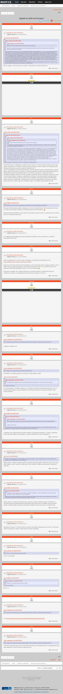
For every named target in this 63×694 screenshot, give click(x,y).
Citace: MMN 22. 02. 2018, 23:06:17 (11, 487)
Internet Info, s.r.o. (30, 689)
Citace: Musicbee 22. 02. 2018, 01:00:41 (15, 43)
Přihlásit (40, 2)
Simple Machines (37, 677)
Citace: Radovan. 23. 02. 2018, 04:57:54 (12, 550)
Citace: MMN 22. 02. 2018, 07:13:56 (11, 202)
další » (60, 9)
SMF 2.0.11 (24, 677)
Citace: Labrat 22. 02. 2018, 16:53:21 (12, 132)
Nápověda (23, 2)
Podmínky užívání (28, 692)
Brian (39, 678)
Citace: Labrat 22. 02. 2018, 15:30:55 (13, 40)
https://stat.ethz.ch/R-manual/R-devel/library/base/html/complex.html (25, 618)
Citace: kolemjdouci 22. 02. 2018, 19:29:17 (13, 339)
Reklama (31, 74)
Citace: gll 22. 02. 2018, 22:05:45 (11, 456)
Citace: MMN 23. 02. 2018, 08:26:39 (11, 577)
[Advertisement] (31, 100)
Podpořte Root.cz (38, 692)
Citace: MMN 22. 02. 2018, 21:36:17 (11, 413)
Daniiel (29, 678)
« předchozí (56, 9)
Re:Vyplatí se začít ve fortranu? (14, 32)
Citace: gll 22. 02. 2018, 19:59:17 (11, 377)
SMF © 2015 (30, 677)
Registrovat (48, 2)
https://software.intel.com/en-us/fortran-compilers (17, 262)
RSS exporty (46, 692)
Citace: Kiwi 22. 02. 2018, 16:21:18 (11, 37)
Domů (16, 2)
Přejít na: (39, 668)
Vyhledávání (32, 2)
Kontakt (16, 692)
